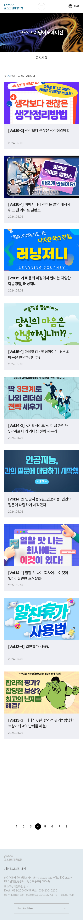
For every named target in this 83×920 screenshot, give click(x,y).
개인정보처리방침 (15, 869)
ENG (76, 6)
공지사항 (41, 58)
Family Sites (25, 908)
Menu (41, 6)
